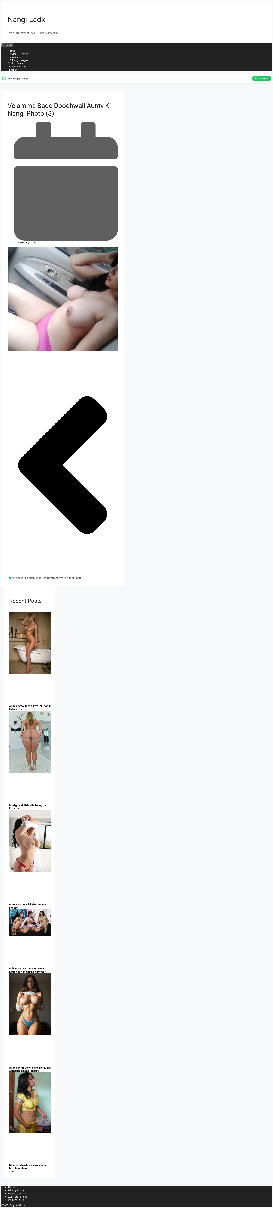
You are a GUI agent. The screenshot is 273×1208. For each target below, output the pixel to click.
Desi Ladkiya (15, 63)
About (11, 1187)
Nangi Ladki (27, 19)
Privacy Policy (16, 1190)
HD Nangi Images (18, 60)
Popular (12, 69)
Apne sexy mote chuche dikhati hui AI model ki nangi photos (30, 1069)
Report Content (17, 1193)
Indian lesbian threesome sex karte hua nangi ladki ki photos (27, 970)
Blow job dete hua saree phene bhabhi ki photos (27, 1167)
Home (11, 50)
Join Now (262, 78)
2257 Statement (17, 1196)
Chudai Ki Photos (18, 53)
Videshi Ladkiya (17, 66)
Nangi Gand (15, 57)
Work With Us (16, 1199)
